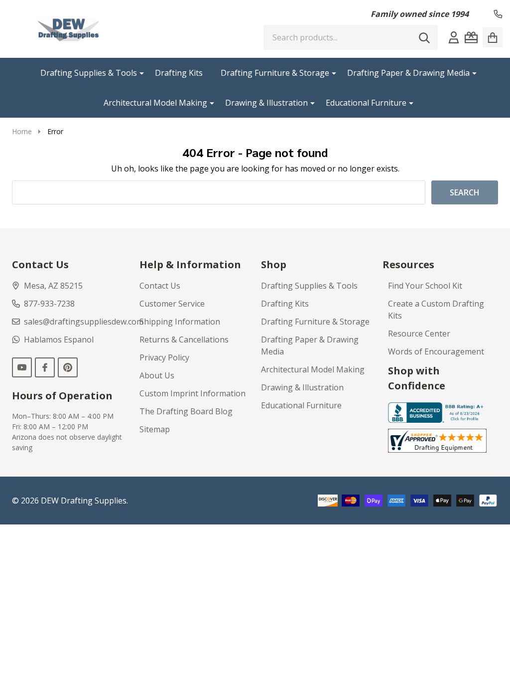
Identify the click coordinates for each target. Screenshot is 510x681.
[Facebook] (44, 367)
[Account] (454, 37)
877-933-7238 (49, 303)
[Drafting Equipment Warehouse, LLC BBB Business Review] (437, 411)
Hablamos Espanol (59, 339)
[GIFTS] (471, 37)
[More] (138, 73)
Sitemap (154, 429)
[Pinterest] (67, 367)
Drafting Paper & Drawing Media (408, 72)
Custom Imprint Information (192, 393)
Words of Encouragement (436, 351)
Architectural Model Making (155, 102)
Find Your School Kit (425, 285)
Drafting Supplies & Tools (88, 72)
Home (22, 131)
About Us (156, 375)
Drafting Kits (179, 72)
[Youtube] (21, 367)
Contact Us (159, 285)
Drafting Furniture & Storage (275, 72)
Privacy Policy (164, 357)
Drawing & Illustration (266, 102)
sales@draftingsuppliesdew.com (83, 321)
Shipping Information (179, 321)
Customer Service (172, 303)
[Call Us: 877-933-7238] (498, 13)
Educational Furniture (366, 102)
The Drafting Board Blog (186, 411)
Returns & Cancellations (184, 339)
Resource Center (419, 333)
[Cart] (493, 37)
